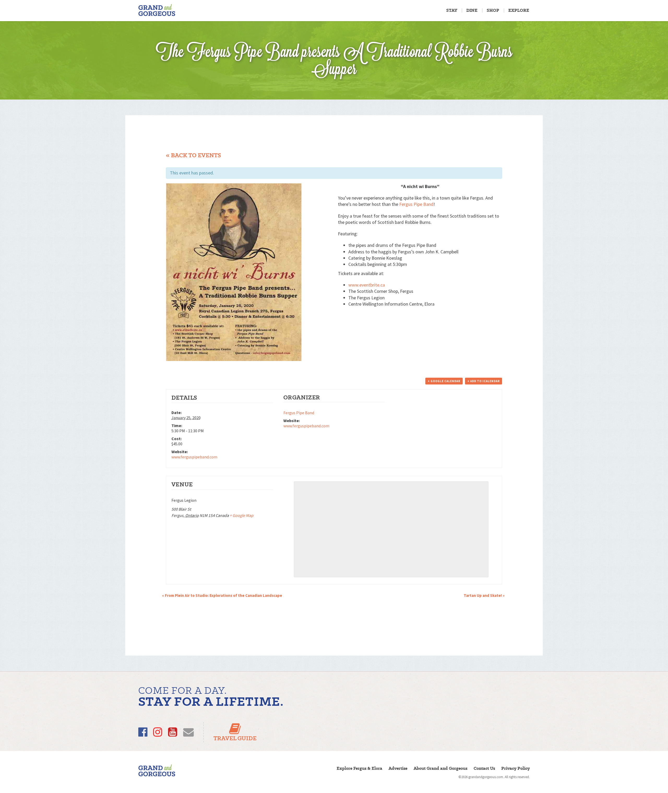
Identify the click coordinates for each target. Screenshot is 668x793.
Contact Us (484, 768)
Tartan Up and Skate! (484, 595)
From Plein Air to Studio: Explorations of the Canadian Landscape (222, 595)
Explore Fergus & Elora (359, 768)
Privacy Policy (515, 768)
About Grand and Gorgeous (440, 768)
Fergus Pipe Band (416, 204)
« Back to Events (193, 155)
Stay (451, 10)
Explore (518, 10)
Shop (493, 10)
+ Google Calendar (444, 381)
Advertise (398, 768)
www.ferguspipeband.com (194, 456)
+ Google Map (241, 515)
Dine (472, 10)
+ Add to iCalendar (483, 381)
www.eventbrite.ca (366, 285)
